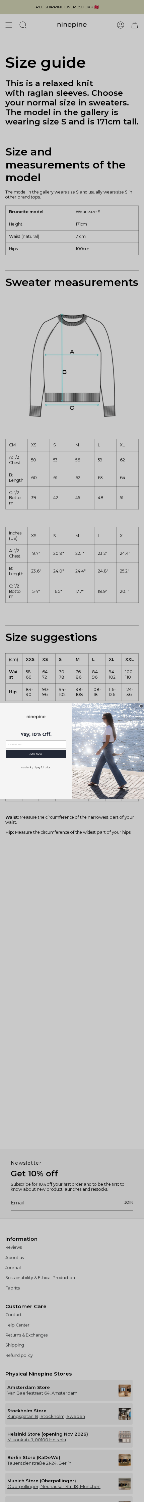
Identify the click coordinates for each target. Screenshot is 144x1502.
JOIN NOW (35, 754)
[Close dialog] (141, 706)
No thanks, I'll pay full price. (36, 767)
